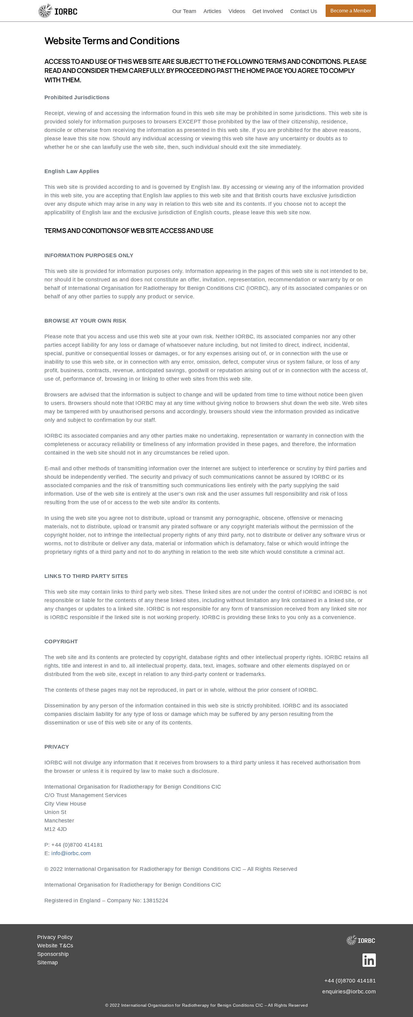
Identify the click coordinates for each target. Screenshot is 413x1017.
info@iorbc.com (71, 853)
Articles (212, 11)
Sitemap (47, 963)
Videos (237, 11)
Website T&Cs (55, 946)
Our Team (184, 11)
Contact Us (303, 11)
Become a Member (350, 10)
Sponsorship (53, 954)
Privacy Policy (55, 937)
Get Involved (267, 11)
